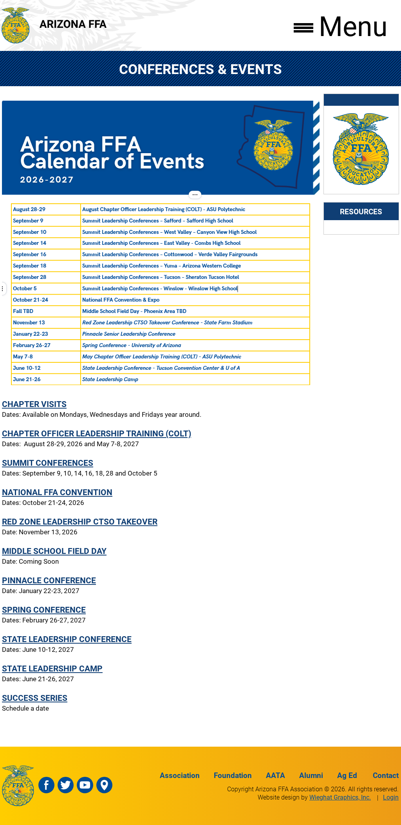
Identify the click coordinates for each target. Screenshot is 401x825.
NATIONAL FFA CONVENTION (57, 492)
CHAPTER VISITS (34, 403)
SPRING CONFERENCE (44, 609)
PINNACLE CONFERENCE (49, 580)
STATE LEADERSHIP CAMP (52, 668)
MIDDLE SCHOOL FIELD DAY (54, 550)
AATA (275, 775)
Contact (386, 775)
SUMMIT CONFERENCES (47, 462)
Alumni (311, 775)
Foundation (233, 775)
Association (180, 775)
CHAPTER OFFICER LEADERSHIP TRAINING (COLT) (96, 433)
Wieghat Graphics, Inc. (340, 797)
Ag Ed (347, 775)
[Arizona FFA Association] (361, 183)
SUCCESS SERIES (34, 697)
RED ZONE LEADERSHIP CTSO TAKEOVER (79, 521)
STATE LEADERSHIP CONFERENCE (67, 638)
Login (391, 797)
